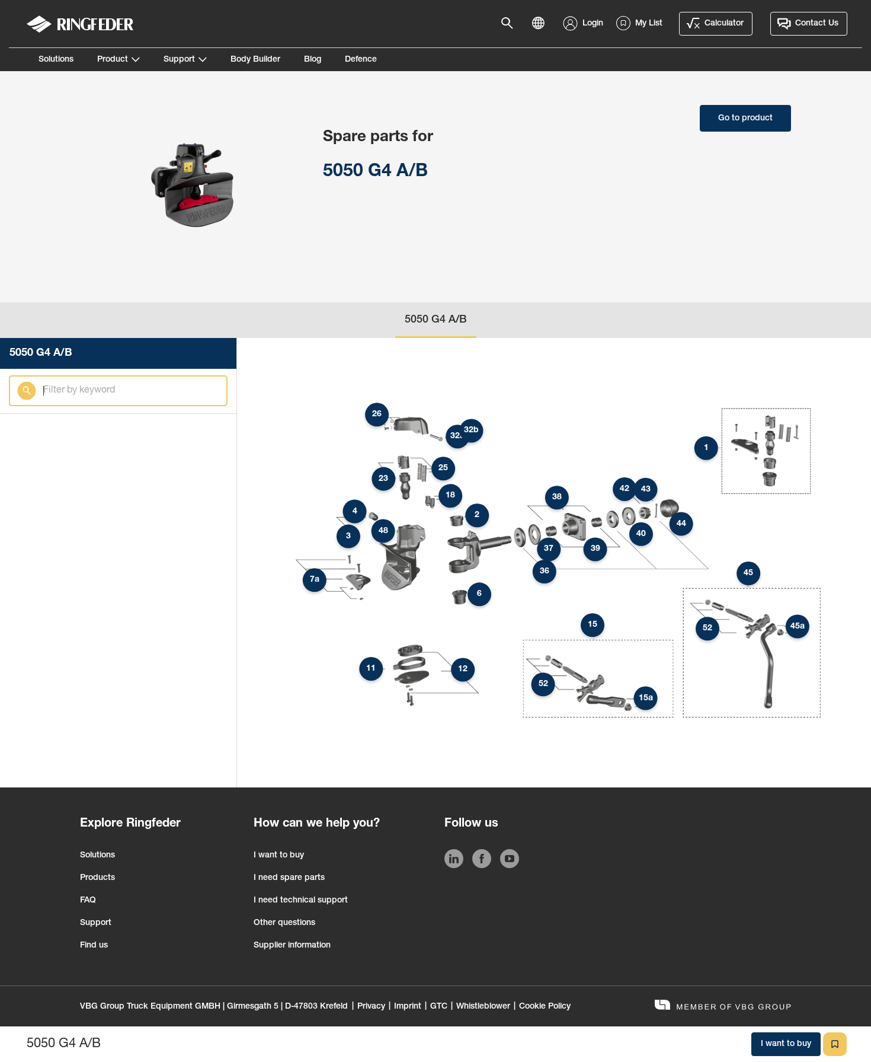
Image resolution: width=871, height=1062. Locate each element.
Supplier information (292, 946)
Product (112, 60)
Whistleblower (483, 1007)
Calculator (724, 24)
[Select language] (541, 23)
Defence (361, 60)
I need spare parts (289, 878)
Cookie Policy (545, 1007)
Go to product (745, 118)
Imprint (407, 1007)
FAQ (88, 901)
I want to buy (279, 855)
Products (97, 878)
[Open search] (511, 23)
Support (179, 60)
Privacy (371, 1007)
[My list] (835, 1044)
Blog (312, 60)
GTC (438, 1007)
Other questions (284, 923)
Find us (94, 946)
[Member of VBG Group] (723, 1006)
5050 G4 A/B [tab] (436, 320)
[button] (706, 448)
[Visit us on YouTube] (509, 861)
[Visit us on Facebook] (481, 861)
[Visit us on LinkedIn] (453, 861)
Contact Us (816, 24)
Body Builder (255, 60)
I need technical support (301, 901)
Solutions (56, 60)
